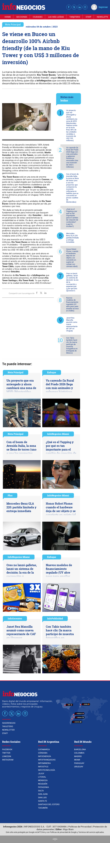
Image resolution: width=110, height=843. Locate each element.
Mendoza (43, 780)
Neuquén (42, 784)
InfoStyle (43, 766)
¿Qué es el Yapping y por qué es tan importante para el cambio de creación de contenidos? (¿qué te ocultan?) (72, 217)
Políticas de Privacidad (79, 826)
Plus (10, 495)
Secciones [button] (21, 16)
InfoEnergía (44, 756)
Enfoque (51, 372)
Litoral (42, 777)
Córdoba (42, 753)
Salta (41, 790)
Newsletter (8, 730)
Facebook (7, 749)
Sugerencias (8, 723)
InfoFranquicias (46, 760)
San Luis (42, 797)
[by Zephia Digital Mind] (55, 839)
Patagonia (43, 787)
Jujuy (41, 773)
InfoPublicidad (55, 618)
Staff (88, 16)
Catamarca (44, 749)
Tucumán (43, 808)
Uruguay (78, 766)
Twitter (6, 753)
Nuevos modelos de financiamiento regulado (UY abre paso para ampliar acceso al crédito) (72, 304)
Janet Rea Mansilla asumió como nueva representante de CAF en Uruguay (71, 324)
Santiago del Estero (49, 804)
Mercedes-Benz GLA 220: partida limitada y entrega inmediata (72, 237)
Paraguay (79, 763)
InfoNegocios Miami (58, 433)
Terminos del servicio (87, 832)
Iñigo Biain (68, 829)
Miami (77, 760)
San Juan (43, 794)
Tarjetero (74, 16)
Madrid (78, 756)
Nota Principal (13, 24)
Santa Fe (42, 801)
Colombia (79, 753)
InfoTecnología (46, 770)
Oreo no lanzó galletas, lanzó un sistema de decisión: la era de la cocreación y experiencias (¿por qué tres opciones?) (72, 282)
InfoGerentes (15, 618)
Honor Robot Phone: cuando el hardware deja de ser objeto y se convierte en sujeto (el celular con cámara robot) (72, 257)
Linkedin (6, 756)
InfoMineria (44, 763)
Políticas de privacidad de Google (63, 832)
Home (8, 16)
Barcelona (80, 749)
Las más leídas (56, 16)
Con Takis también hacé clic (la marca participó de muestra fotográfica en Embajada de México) (71, 345)
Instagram (7, 760)
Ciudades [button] (38, 16)
